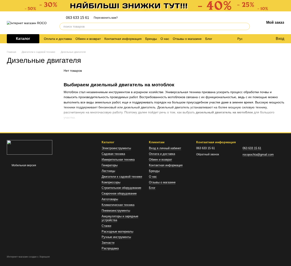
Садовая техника (113, 154)
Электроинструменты (116, 148)
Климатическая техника (118, 205)
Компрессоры (111, 182)
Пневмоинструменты (116, 210)
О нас (165, 39)
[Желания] (262, 38)
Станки (106, 226)
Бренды (151, 39)
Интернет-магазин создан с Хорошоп (28, 256)
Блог (208, 39)
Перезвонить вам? (106, 17)
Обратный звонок (207, 154)
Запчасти (108, 242)
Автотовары (110, 199)
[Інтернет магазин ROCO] (29, 147)
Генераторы (110, 165)
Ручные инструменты (116, 237)
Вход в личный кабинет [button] (165, 148)
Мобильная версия (23, 165)
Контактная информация (123, 39)
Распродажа (110, 248)
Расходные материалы (117, 231)
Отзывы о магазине (187, 39)
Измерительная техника (118, 159)
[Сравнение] (253, 38)
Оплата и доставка (58, 39)
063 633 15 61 (77, 18)
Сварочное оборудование (119, 193)
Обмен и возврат (88, 39)
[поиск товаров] (246, 26)
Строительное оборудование (121, 187)
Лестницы (108, 171)
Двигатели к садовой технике (122, 176)
